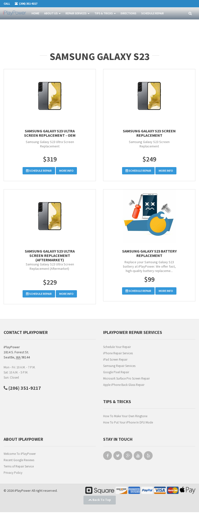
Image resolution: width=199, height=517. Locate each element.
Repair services (76, 13)
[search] (190, 13)
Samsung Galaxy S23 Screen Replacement (149, 133)
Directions (128, 13)
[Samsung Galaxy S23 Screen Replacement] (149, 96)
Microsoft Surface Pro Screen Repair (126, 378)
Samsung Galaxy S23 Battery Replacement (149, 253)
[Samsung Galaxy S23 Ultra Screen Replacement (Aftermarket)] (50, 216)
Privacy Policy (13, 473)
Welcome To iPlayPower (20, 454)
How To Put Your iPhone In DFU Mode (128, 422)
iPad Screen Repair (115, 359)
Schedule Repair (152, 13)
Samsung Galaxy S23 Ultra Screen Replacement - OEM (49, 133)
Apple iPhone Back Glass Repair (123, 385)
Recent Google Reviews (19, 460)
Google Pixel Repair (116, 372)
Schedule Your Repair (117, 347)
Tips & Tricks (103, 13)
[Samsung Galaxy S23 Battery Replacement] (149, 216)
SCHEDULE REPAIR (40, 170)
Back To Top (101, 500)
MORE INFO (66, 170)
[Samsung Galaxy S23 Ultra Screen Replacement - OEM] (50, 96)
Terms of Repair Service (19, 466)
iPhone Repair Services (118, 353)
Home (35, 13)
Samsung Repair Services (119, 366)
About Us (51, 13)
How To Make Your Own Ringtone (125, 416)
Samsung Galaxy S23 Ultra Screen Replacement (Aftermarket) (50, 255)
